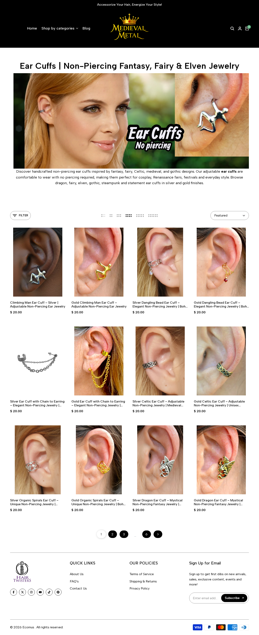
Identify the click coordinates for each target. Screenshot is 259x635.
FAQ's (74, 581)
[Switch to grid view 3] (119, 215)
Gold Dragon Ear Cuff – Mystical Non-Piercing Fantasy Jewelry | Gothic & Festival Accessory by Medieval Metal (218, 502)
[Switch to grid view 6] (153, 215)
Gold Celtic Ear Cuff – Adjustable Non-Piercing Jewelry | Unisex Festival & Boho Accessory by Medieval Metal (219, 403)
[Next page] (157, 534)
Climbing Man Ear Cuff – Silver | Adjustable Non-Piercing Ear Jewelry (37, 304)
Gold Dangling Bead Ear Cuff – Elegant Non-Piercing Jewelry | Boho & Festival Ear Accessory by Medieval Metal (221, 304)
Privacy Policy (140, 588)
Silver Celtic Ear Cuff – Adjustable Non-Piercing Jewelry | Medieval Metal (158, 403)
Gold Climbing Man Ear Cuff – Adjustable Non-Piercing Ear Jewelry (98, 304)
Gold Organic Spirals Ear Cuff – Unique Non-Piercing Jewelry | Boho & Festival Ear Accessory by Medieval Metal (98, 502)
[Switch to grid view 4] (129, 215)
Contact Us (78, 588)
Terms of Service (142, 574)
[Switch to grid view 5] (140, 215)
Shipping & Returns (143, 581)
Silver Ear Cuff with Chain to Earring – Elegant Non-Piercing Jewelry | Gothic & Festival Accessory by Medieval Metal (37, 403)
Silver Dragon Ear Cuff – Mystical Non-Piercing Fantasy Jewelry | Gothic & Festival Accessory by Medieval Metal (158, 502)
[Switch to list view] (103, 215)
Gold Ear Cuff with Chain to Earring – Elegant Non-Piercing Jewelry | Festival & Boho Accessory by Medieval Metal (98, 403)
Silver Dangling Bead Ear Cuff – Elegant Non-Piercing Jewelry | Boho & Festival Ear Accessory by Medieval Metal (160, 304)
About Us (77, 574)
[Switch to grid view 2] (111, 215)
